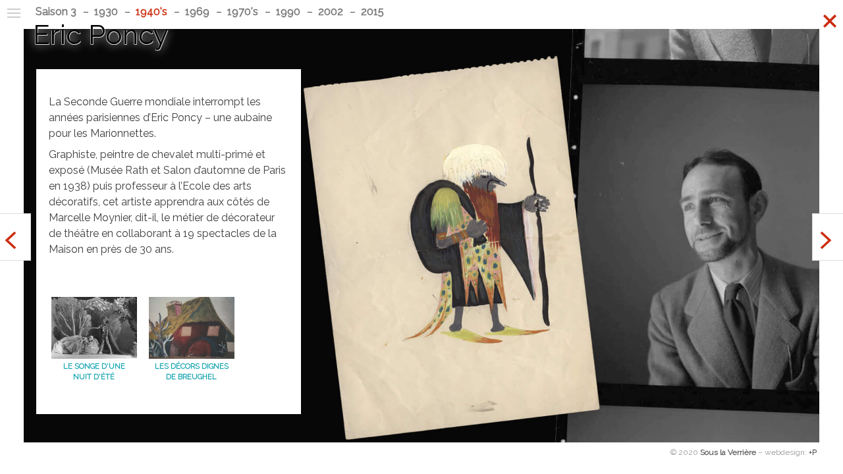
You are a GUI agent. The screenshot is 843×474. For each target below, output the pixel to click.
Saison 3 (56, 11)
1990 (288, 11)
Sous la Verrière (728, 452)
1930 (106, 11)
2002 (330, 11)
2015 (372, 11)
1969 (197, 11)
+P (813, 452)
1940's (151, 11)
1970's (242, 11)
